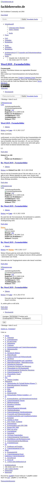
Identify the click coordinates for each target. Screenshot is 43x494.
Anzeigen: (5, 316)
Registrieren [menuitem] (8, 42)
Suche (7, 45)
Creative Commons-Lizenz (26, 77)
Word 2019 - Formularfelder (15, 64)
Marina (3, 227)
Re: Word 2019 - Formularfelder (14, 163)
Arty (8, 477)
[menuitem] (16, 28)
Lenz (2, 104)
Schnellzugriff (9, 24)
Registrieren (8, 49)
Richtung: (18, 318)
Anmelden (8, 47)
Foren (6, 35)
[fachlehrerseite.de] (7, 2)
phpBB (11, 476)
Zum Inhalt (4, 15)
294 (12, 233)
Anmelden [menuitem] (8, 40)
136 (12, 110)
